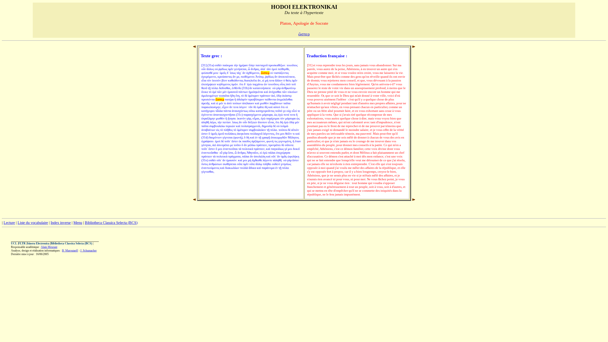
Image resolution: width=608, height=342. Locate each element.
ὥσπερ (304, 34)
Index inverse (61, 223)
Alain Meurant (49, 247)
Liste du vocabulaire (33, 223)
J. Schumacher (88, 250)
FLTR (22, 243)
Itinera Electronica (38, 243)
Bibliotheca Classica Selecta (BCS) (111, 223)
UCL (14, 243)
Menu (77, 223)
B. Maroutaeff (70, 250)
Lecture (9, 223)
